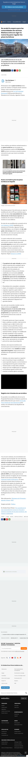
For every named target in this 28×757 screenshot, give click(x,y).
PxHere (13, 504)
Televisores (4, 669)
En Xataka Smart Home (7, 169)
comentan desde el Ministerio (9, 479)
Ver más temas (5, 687)
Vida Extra (16, 707)
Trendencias (4, 731)
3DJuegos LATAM (17, 742)
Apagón (24, 21)
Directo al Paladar (5, 722)
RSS (18, 657)
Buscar (26, 693)
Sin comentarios (6, 70)
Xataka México (4, 742)
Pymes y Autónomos (18, 733)
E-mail (20, 70)
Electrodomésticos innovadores (18, 669)
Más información (21, 755)
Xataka (2, 705)
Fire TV (4, 21)
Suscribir (23, 648)
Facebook (12, 70)
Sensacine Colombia (18, 745)
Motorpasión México (18, 747)
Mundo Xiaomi (4, 713)
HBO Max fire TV (14, 638)
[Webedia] (5, 699)
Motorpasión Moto (18, 724)
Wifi (15, 683)
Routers (16, 680)
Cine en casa (4, 683)
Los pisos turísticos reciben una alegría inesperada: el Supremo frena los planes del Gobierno (14, 634)
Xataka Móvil (4, 707)
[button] (10, 80)
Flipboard (17, 70)
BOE (12, 500)
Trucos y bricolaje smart (19, 675)
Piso (12, 516)
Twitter (15, 70)
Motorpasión (17, 722)
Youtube (12, 657)
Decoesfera (3, 733)
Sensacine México (18, 744)
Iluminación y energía (19, 673)
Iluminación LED (18, 678)
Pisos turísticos (19, 516)
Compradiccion (4, 735)
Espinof (16, 716)
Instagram (15, 657)
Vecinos (9, 21)
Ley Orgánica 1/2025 (7, 225)
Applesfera (3, 709)
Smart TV (3, 680)
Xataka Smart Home (5, 711)
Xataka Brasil (4, 744)
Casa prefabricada (17, 21)
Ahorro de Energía (5, 678)
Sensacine (16, 714)
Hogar (7, 516)
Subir (23, 698)
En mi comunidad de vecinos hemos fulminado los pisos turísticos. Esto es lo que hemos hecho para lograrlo (14, 172)
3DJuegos (16, 705)
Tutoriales (3, 675)
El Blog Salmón (17, 731)
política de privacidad (19, 651)
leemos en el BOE (16, 253)
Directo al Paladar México (6, 747)
